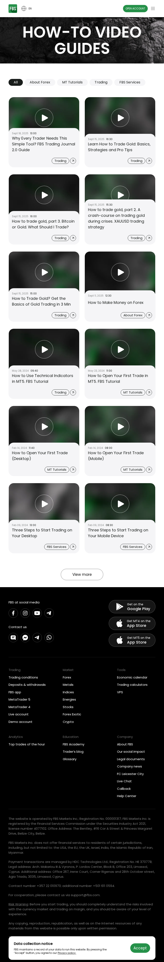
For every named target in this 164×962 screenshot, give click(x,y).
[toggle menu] (152, 8)
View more (82, 574)
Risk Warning (18, 904)
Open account (135, 8)
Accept (140, 948)
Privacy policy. (67, 953)
